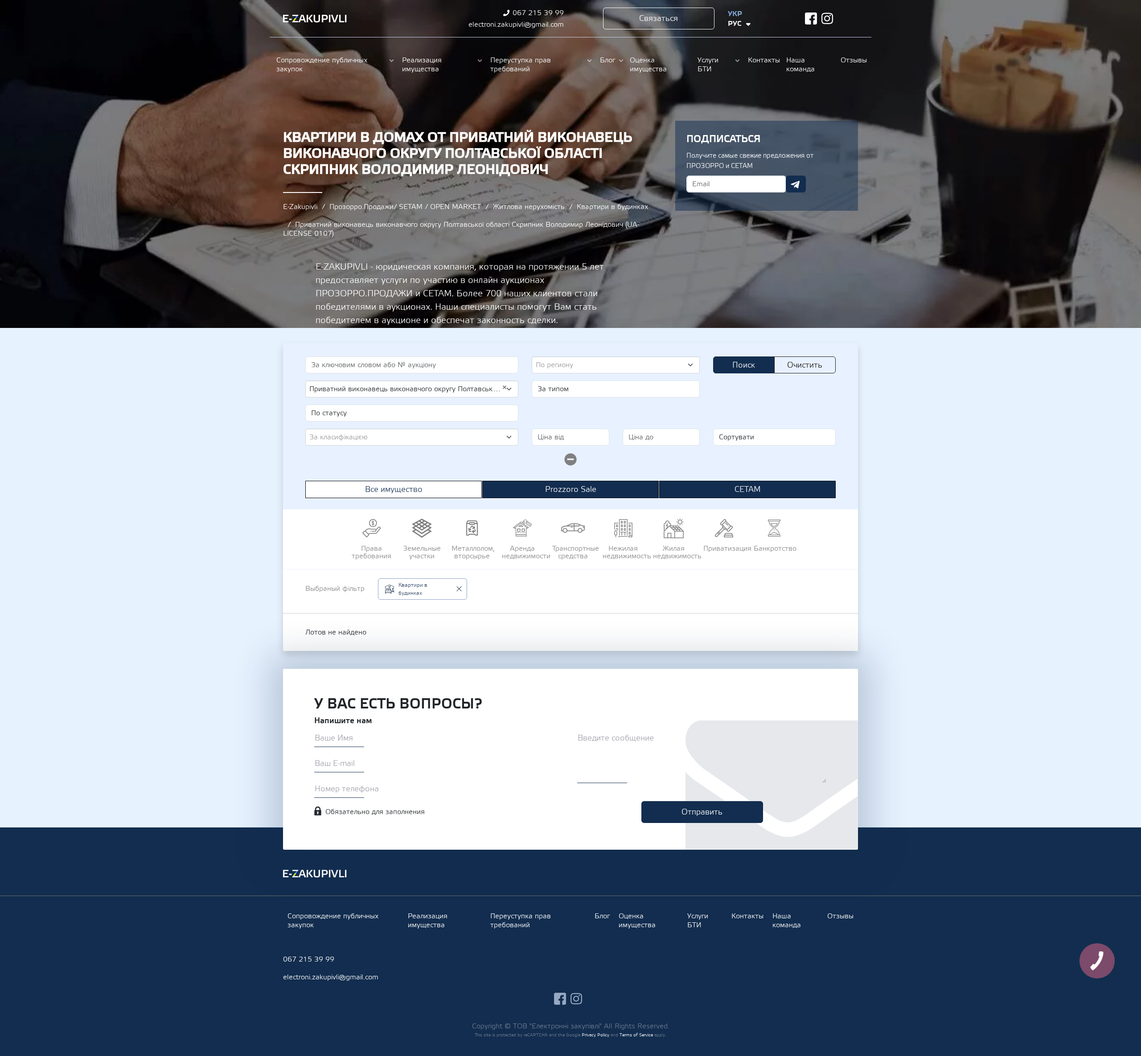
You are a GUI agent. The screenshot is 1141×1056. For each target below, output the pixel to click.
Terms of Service (636, 1035)
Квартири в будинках (612, 206)
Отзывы (853, 60)
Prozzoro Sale (570, 489)
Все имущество (394, 489)
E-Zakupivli (300, 206)
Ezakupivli (315, 19)
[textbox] (612, 365)
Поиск (743, 365)
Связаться (658, 18)
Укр (735, 13)
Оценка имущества (648, 65)
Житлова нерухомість (529, 206)
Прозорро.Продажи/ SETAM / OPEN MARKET (405, 206)
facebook (811, 18)
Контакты (762, 60)
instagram (827, 18)
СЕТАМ (748, 489)
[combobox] (616, 364)
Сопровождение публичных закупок (321, 65)
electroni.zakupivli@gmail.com (516, 24)
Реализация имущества (422, 65)
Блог (607, 60)
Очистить (804, 365)
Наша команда (800, 65)
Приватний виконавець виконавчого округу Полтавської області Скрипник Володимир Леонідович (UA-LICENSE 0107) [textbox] (408, 388)
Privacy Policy (595, 1035)
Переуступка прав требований (520, 65)
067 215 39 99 (538, 12)
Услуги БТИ (708, 65)
